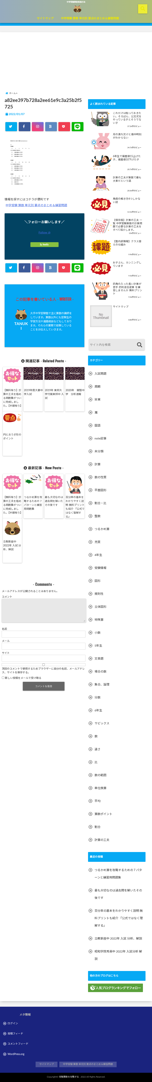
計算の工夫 (102, 840)
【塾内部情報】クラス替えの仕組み (127, 243)
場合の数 (100, 671)
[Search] (139, 345)
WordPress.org (16, 1054)
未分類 (99, 451)
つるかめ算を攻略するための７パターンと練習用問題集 (33, 503)
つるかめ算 (102, 529)
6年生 (98, 710)
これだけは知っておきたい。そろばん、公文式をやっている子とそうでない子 (127, 118)
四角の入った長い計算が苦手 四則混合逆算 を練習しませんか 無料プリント (127, 289)
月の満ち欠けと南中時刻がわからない (127, 136)
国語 (97, 425)
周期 (97, 386)
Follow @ (44, 232)
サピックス (102, 723)
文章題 (99, 658)
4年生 (98, 555)
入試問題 (100, 373)
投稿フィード (15, 1033)
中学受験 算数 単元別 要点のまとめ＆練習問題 (90, 18)
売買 (97, 542)
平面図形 (100, 490)
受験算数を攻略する (69, 1077)
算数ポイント (103, 814)
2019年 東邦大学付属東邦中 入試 (54, 394)
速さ (97, 749)
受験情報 (100, 568)
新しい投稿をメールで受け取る (23, 678)
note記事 (100, 438)
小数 (97, 632)
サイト (6, 653)
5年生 (98, 645)
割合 (97, 827)
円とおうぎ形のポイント (12, 437)
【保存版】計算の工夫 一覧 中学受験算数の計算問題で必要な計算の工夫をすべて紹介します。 (127, 225)
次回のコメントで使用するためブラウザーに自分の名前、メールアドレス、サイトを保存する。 (43, 671)
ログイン (13, 1023)
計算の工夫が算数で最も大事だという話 (127, 179)
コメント (7, 597)
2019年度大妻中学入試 (33, 392)
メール (6, 641)
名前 (4, 629)
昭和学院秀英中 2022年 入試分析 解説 (118, 955)
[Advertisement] (76, 58)
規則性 (99, 593)
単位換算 (100, 788)
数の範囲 (100, 775)
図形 (97, 580)
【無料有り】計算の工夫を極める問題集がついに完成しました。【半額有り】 (13, 398)
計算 (97, 464)
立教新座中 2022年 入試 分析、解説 (12, 545)
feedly (45, 244)
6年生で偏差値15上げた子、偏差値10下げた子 (127, 158)
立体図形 (100, 606)
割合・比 (100, 503)
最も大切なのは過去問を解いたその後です (54, 501)
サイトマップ (45, 18)
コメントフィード (18, 1044)
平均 (97, 801)
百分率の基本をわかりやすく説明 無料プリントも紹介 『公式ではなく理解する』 (75, 507)
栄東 (97, 399)
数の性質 (100, 477)
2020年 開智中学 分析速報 (75, 392)
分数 (97, 697)
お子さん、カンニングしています (127, 264)
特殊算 (99, 619)
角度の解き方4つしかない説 (126, 201)
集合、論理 (102, 684)
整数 (97, 516)
